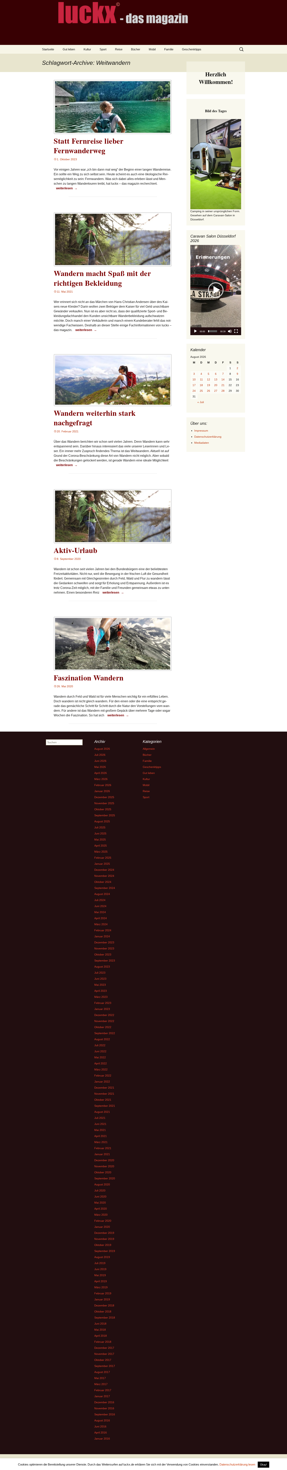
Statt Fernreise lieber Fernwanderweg (88, 145)
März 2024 (101, 924)
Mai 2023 (100, 984)
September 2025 (104, 815)
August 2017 (102, 1372)
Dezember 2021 (104, 1087)
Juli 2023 (99, 972)
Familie (168, 49)
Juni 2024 (100, 906)
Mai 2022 (100, 1057)
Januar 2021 (102, 1154)
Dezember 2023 (104, 942)
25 (201, 390)
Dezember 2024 (104, 869)
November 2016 (104, 1408)
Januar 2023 (102, 1009)
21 (223, 385)
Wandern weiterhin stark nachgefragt (95, 418)
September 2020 (104, 1178)
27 (215, 390)
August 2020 (102, 1184)
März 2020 (101, 1214)
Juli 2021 (99, 1117)
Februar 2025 (102, 857)
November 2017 (104, 1353)
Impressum (201, 430)
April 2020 (100, 1208)
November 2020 (104, 1166)
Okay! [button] (263, 1464)
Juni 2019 (100, 1269)
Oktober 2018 (102, 1311)
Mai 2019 (100, 1275)
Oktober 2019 (102, 1245)
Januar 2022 (102, 1081)
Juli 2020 (99, 1190)
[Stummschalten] (230, 331)
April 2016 (100, 1432)
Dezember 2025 (104, 797)
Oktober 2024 (102, 881)
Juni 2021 (100, 1123)
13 (215, 379)
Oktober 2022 (102, 1027)
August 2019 (102, 1257)
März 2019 (101, 1287)
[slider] (212, 331)
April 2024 (100, 918)
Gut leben (69, 49)
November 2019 (104, 1238)
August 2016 (102, 1420)
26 (208, 390)
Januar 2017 (102, 1396)
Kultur (87, 49)
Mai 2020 (100, 1202)
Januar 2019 (102, 1299)
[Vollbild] (236, 331)
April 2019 (100, 1281)
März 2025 (101, 851)
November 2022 (104, 1021)
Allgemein (149, 748)
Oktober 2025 (102, 809)
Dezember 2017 (104, 1347)
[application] (215, 290)
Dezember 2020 (104, 1160)
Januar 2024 (102, 936)
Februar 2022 (102, 1075)
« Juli (200, 402)
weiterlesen (67, 188)
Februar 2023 (102, 1002)
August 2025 (102, 821)
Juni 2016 (100, 1426)
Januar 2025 (102, 863)
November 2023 (104, 948)
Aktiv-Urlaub (75, 550)
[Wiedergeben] (195, 331)
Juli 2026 (99, 754)
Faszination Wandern (89, 677)
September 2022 (104, 1033)
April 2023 (100, 990)
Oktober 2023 (102, 954)
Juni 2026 (100, 760)
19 (208, 385)
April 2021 (100, 1136)
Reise (118, 49)
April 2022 (100, 1063)
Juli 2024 (99, 900)
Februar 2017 (102, 1390)
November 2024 (104, 875)
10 (194, 379)
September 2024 (104, 887)
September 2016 (104, 1414)
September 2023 (104, 960)
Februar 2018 (102, 1341)
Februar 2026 (102, 785)
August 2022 (102, 1039)
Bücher (135, 49)
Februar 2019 (102, 1293)
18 (201, 385)
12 (208, 379)
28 (223, 390)
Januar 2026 (102, 791)
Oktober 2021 (102, 1099)
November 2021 (104, 1093)
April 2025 (100, 845)
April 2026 (100, 773)
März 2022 (101, 1069)
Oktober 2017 (102, 1359)
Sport (103, 49)
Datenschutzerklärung (207, 436)
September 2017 (104, 1366)
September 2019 (104, 1251)
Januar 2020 (102, 1226)
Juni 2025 (100, 833)
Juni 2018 (100, 1323)
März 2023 (101, 996)
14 (223, 379)
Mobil (152, 49)
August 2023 (102, 966)
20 (215, 385)
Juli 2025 (99, 827)
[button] (216, 290)
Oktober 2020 (102, 1172)
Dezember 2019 (104, 1232)
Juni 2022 (100, 1051)
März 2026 (101, 779)
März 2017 (101, 1384)
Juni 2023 (100, 978)
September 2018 (104, 1317)
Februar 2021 (102, 1148)
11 (201, 379)
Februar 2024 (102, 930)
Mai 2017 (100, 1378)
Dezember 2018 (104, 1305)
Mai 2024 (100, 912)
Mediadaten (201, 442)
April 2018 (100, 1335)
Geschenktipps (191, 49)
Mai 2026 (100, 766)
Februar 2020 (102, 1220)
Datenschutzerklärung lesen (237, 1464)
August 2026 (102, 748)
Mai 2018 (100, 1329)
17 (194, 385)
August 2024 (102, 894)
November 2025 (104, 803)
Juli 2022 (99, 1045)
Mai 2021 (100, 1130)
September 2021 (104, 1105)
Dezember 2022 (104, 1015)
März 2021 (101, 1142)
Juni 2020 (100, 1196)
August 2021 (102, 1111)
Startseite (48, 49)
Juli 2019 (99, 1263)
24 (194, 390)
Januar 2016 (102, 1438)
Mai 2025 (100, 839)
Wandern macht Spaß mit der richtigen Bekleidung (102, 278)
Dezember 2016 (104, 1402)
